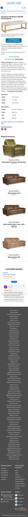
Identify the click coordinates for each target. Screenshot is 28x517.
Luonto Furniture (14, 399)
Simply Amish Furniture (14, 426)
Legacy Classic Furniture (14, 393)
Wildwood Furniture (14, 457)
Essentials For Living (14, 351)
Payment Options (19, 483)
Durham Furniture (14, 347)
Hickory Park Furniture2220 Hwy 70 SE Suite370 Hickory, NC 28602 (8, 496)
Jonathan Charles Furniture (14, 382)
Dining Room (4, 472)
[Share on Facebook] (2, 129)
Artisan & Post (14, 318)
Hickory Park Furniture (9, 274)
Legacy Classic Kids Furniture (14, 395)
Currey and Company (14, 345)
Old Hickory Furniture (14, 413)
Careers (17, 475)
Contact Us (18, 477)
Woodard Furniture (14, 459)
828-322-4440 (6, 501)
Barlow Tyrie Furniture (14, 324)
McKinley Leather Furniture (14, 405)
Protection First (19, 481)
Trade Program (19, 59)
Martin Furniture (14, 403)
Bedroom (3, 468)
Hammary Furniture (14, 366)
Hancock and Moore (14, 160)
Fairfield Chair (14, 353)
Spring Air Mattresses (14, 432)
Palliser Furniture (14, 415)
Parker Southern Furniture (14, 417)
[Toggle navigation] (2, 7)
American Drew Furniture (14, 314)
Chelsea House (14, 339)
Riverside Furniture (14, 422)
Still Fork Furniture (14, 434)
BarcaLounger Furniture (14, 322)
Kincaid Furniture (14, 387)
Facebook (20, 495)
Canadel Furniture (14, 330)
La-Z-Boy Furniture (14, 389)
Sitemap (17, 488)
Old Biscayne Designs (14, 411)
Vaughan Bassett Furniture (14, 448)
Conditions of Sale (20, 486)
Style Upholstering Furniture (14, 436)
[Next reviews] (25, 293)
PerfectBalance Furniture (14, 419)
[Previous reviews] (2, 293)
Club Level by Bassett (14, 341)
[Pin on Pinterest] (5, 129)
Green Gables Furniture (14, 364)
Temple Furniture (14, 440)
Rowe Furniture (14, 424)
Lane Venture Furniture (14, 391)
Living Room (4, 470)
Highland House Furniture (14, 374)
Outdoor (3, 479)
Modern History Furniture (14, 407)
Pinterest (20, 505)
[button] (24, 22)
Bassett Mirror (14, 328)
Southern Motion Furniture (14, 430)
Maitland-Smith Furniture (14, 401)
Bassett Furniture (14, 326)
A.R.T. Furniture (14, 310)
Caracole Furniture (14, 333)
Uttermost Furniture (14, 446)
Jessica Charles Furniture (14, 378)
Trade (16, 472)
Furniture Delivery (14, 57)
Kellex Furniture (14, 385)
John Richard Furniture (14, 380)
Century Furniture (14, 335)
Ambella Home (14, 312)
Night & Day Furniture (14, 409)
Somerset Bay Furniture (14, 428)
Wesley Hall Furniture (14, 453)
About (16, 470)
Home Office (4, 475)
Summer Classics (14, 438)
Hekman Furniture (14, 370)
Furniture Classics (14, 360)
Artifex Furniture (14, 316)
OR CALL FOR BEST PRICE (14, 40)
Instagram (20, 498)
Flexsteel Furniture (14, 355)
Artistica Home (14, 320)
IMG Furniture (14, 376)
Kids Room (4, 477)
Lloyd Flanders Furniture (14, 397)
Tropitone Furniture (14, 442)
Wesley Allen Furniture (14, 451)
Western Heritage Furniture (14, 455)
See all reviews (14, 281)
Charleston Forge (14, 337)
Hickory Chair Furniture (14, 372)
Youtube (20, 501)
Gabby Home (14, 362)
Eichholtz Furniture (14, 349)
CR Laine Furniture (14, 343)
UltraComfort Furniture (14, 444)
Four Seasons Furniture (14, 358)
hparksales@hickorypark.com (9, 499)
